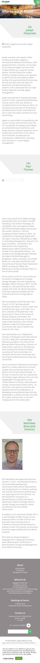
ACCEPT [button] (18, 658)
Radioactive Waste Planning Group (20, 606)
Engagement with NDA (20, 583)
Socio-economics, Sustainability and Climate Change (20, 589)
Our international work (20, 587)
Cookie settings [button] (8, 658)
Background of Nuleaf (20, 572)
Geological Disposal (20, 585)
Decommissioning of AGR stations (20, 593)
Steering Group (20, 604)
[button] (38, 2)
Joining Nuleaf (20, 568)
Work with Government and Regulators (20, 591)
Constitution (20, 570)
